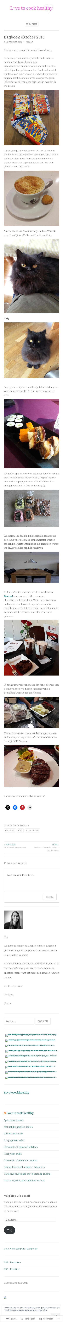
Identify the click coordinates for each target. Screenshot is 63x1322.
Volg (9, 1230)
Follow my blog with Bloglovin (20, 1248)
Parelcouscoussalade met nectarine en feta (27, 1173)
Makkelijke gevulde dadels (18, 1126)
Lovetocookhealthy (16, 1092)
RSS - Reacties (11, 1269)
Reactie (49, 897)
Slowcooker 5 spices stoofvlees (21, 1146)
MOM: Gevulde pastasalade (15, 845)
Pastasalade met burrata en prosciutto (24, 1166)
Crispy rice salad (13, 1153)
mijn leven (32, 830)
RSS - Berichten (12, 1262)
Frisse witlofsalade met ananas (21, 1160)
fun (20, 830)
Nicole (29, 42)
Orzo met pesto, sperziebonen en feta (24, 1180)
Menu (33, 24)
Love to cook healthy (20, 1113)
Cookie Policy (42, 1310)
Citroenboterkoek (13, 1133)
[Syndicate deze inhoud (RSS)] (5, 1113)
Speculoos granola (14, 1120)
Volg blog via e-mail (17, 1195)
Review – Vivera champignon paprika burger (46, 847)
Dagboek (24, 825)
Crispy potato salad (14, 1140)
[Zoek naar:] (19, 1021)
